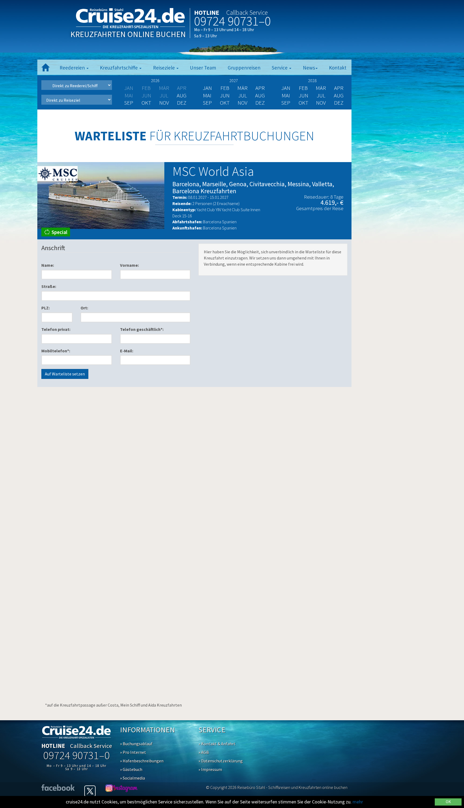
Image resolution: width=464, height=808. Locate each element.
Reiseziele (164, 67)
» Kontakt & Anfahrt (216, 743)
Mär (242, 88)
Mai (207, 95)
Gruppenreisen (244, 67)
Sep (128, 102)
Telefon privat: (55, 329)
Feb (224, 88)
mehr (358, 802)
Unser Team (203, 67)
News (309, 67)
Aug (182, 95)
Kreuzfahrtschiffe (119, 67)
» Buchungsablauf (136, 743)
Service (280, 67)
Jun (225, 95)
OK (448, 801)
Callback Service (247, 12)
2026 (155, 80)
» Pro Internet (133, 752)
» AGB (203, 752)
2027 (233, 80)
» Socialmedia (132, 778)
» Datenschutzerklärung (220, 760)
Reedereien (73, 67)
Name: (47, 265)
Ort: (84, 307)
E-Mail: (126, 350)
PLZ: (45, 307)
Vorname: (129, 265)
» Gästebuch (131, 769)
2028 (312, 80)
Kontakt (337, 67)
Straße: (48, 286)
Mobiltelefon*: (55, 350)
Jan (207, 88)
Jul (242, 95)
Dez (181, 102)
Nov (164, 102)
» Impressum (210, 769)
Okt (146, 102)
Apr (260, 88)
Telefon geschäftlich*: (142, 329)
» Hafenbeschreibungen (142, 760)
